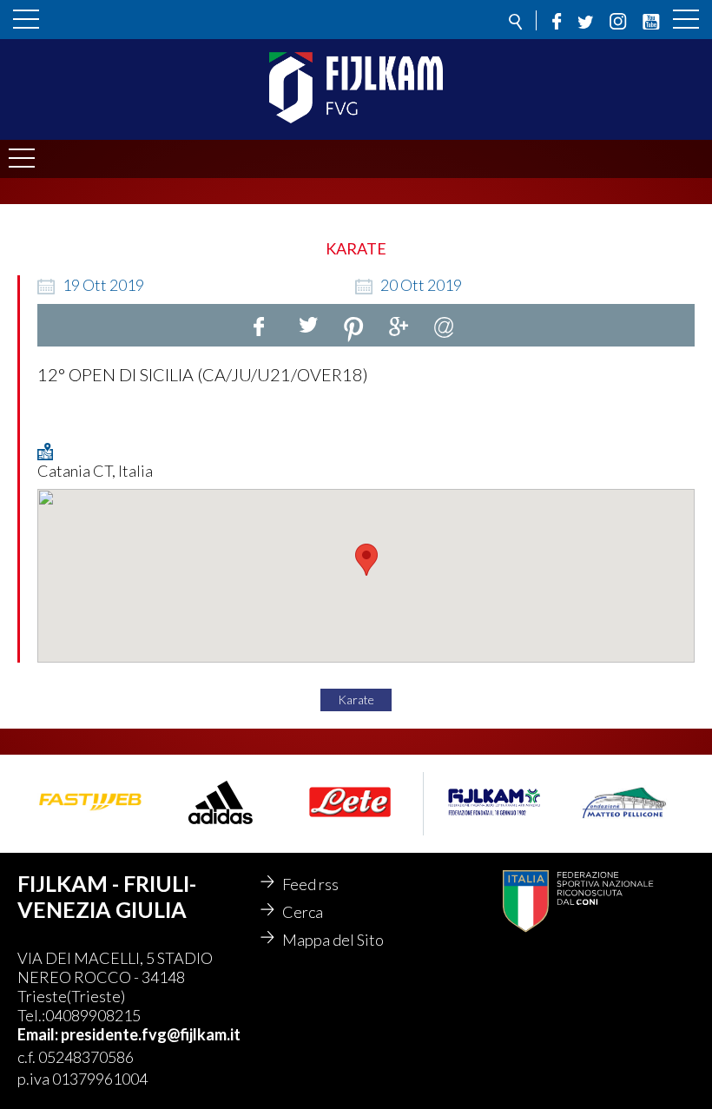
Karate (356, 699)
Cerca (302, 911)
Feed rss (310, 884)
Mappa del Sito (333, 939)
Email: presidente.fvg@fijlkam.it (129, 1034)
